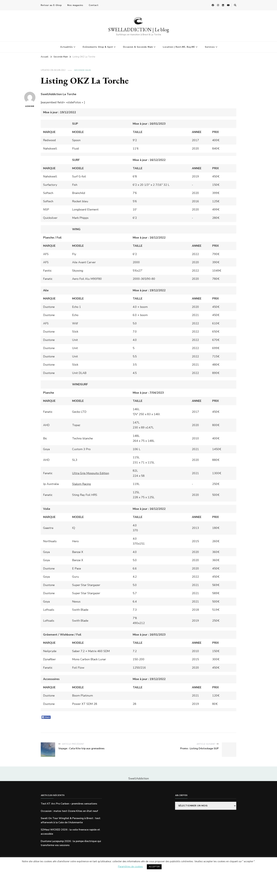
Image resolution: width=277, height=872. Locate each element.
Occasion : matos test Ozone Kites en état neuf (69, 811)
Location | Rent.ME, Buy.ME (179, 47)
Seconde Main (82, 70)
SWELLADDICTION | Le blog (138, 29)
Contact (93, 5)
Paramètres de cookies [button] (130, 866)
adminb (29, 106)
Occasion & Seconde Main (138, 47)
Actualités (66, 47)
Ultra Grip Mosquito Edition (90, 473)
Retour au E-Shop (51, 5)
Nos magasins (75, 5)
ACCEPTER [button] (154, 866)
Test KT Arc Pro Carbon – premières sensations (69, 803)
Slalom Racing (81, 484)
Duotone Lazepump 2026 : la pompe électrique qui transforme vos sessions (71, 843)
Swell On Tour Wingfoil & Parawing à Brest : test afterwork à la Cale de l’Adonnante (70, 820)
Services (210, 47)
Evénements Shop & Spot (98, 47)
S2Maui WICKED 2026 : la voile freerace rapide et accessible (70, 832)
